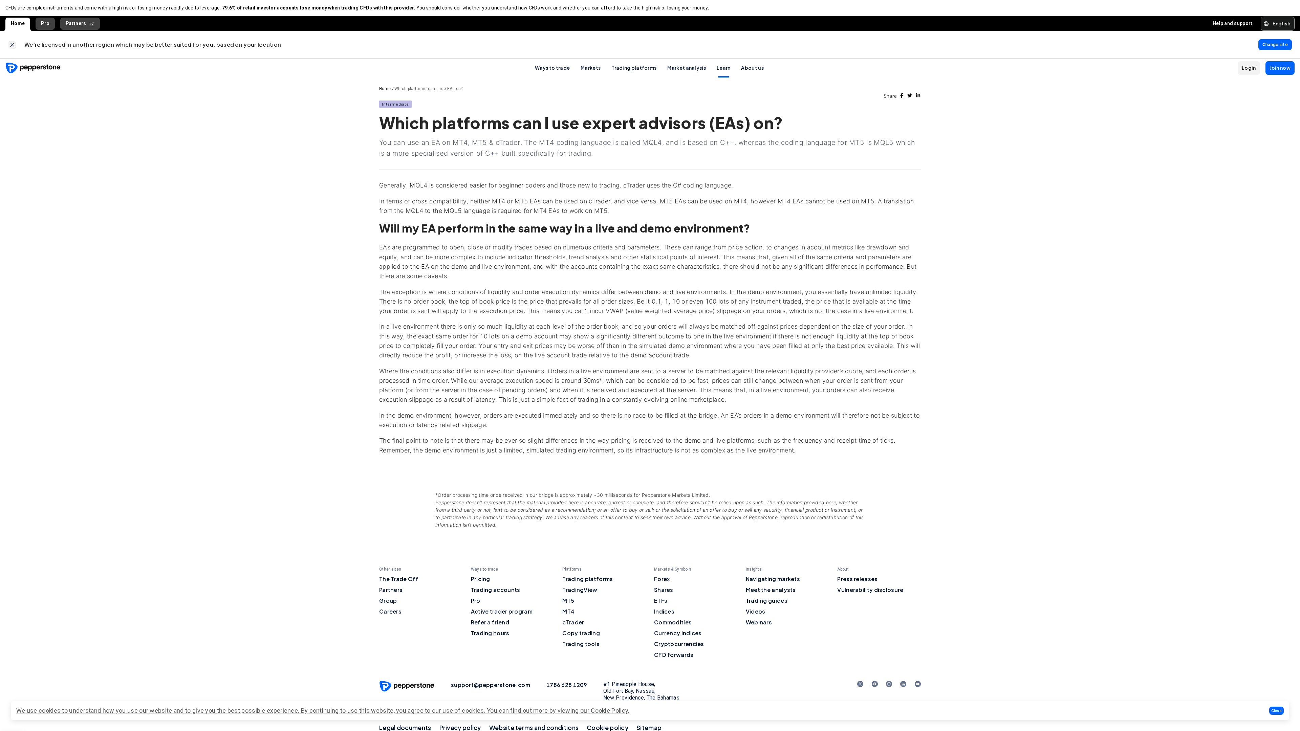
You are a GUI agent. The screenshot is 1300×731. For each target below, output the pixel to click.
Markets (591, 68)
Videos (755, 611)
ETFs (660, 600)
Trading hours (490, 633)
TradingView (579, 589)
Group (388, 600)
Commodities (673, 622)
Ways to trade (552, 68)
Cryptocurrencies (679, 643)
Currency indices (678, 633)
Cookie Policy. (610, 710)
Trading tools (581, 643)
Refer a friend (490, 622)
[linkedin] (918, 95)
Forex (662, 578)
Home (18, 23)
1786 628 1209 (566, 684)
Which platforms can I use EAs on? (428, 88)
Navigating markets (773, 578)
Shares (663, 589)
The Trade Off (398, 578)
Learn (724, 68)
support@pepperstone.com (490, 684)
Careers (390, 611)
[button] (1276, 711)
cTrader (573, 622)
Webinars (759, 622)
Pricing (480, 578)
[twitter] (909, 95)
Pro (45, 23)
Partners (76, 23)
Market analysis (686, 68)
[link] (12, 45)
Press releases (857, 578)
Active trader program (502, 611)
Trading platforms (633, 68)
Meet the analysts (771, 589)
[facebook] (901, 95)
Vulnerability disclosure (870, 589)
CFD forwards (674, 654)
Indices (664, 611)
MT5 (568, 600)
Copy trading (581, 633)
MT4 (568, 611)
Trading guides (766, 600)
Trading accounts (495, 589)
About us (752, 68)
